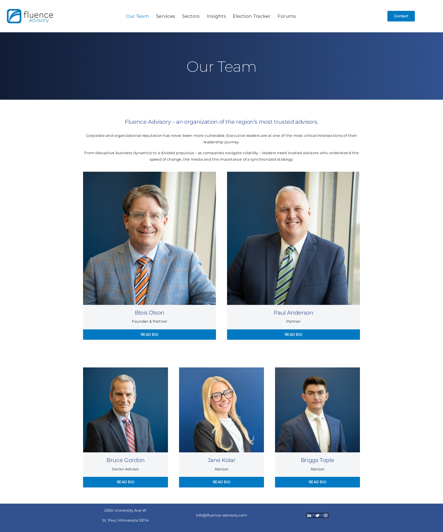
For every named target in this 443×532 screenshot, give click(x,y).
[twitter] (317, 515)
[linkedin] (309, 515)
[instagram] (326, 515)
